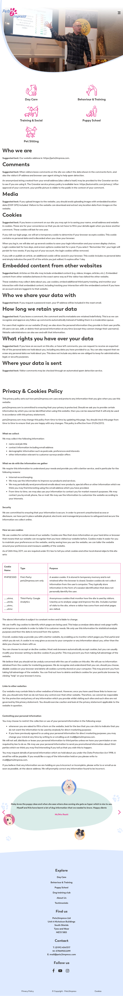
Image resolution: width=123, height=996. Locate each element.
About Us (61, 897)
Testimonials (61, 903)
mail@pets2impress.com (63, 954)
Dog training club (61, 892)
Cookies (98, 991)
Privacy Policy (27, 991)
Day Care (61, 877)
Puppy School (61, 887)
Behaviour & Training (61, 882)
